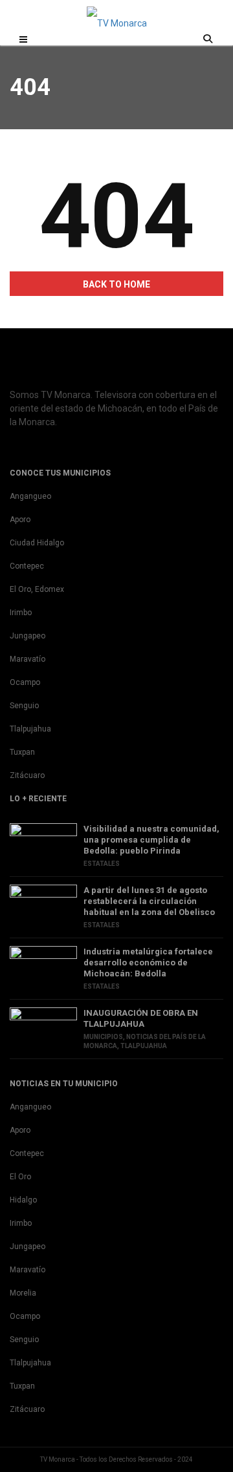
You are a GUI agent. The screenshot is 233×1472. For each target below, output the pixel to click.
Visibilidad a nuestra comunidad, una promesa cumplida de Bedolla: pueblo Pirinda (151, 840)
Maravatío (27, 659)
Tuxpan (22, 752)
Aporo (20, 519)
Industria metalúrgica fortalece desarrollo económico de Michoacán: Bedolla (148, 962)
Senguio (24, 705)
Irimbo (21, 612)
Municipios (103, 1036)
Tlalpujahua (30, 728)
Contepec (27, 566)
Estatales (101, 863)
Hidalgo (23, 1199)
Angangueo (30, 496)
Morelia (23, 1293)
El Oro (20, 1176)
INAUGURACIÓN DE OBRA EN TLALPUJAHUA (140, 1018)
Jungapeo (27, 635)
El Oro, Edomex (37, 589)
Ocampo (25, 682)
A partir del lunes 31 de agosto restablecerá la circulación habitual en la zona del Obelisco (149, 901)
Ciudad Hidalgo (37, 542)
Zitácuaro (27, 775)
